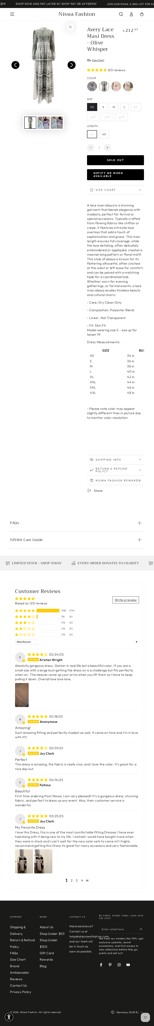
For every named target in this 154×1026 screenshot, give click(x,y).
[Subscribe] (141, 929)
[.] (15, 65)
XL (136, 107)
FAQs (14, 953)
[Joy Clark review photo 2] (43, 861)
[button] (121, 14)
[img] (38, 654)
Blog (43, 966)
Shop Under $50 (52, 934)
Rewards (46, 959)
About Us (47, 927)
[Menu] (12, 14)
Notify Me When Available (108, 174)
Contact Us (18, 985)
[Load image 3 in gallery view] (57, 123)
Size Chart (18, 959)
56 (92, 134)
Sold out (115, 160)
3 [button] (77, 880)
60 (104, 134)
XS (92, 107)
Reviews (16, 979)
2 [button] (72, 880)
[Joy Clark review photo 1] (24, 861)
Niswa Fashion (28, 1012)
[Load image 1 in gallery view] (30, 123)
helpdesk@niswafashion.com (88, 936)
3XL (107, 117)
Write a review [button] (126, 600)
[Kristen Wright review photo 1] (22, 695)
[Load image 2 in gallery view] (43, 123)
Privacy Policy (20, 992)
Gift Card (47, 953)
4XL (122, 117)
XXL (93, 117)
